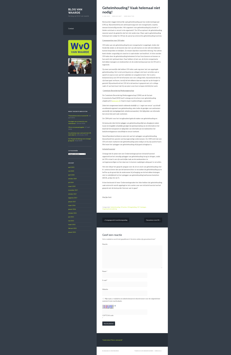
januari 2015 (72, 232)
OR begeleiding (132, 207)
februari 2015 (72, 228)
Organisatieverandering (109, 209)
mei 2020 (71, 171)
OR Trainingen (141, 207)
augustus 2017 (72, 198)
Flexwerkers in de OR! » (153, 220)
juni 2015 (71, 217)
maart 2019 (71, 186)
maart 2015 (71, 224)
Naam (104, 271)
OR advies (124, 207)
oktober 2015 (72, 213)
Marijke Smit (117, 16)
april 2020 (71, 175)
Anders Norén (148, 351)
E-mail (104, 280)
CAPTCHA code (107, 315)
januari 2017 (72, 201)
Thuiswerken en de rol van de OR (78, 115)
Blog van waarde (75, 11)
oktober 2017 (72, 194)
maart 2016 (71, 205)
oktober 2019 (72, 178)
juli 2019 (71, 182)
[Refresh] (115, 306)
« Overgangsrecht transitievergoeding (115, 220)
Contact (71, 28)
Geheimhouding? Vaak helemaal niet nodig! (131, 10)
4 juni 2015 (106, 16)
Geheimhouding (115, 207)
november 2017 (73, 190)
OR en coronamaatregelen (76, 127)
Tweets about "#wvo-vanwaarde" (112, 340)
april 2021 (71, 167)
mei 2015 (71, 221)
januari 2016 (72, 209)
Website (105, 289)
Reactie (104, 244)
